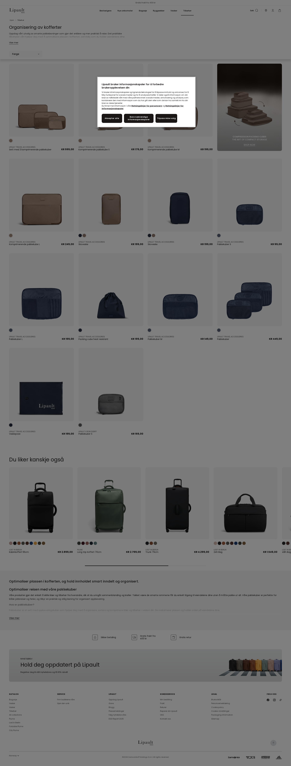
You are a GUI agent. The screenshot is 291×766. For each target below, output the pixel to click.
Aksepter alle (112, 118)
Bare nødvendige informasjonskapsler (139, 118)
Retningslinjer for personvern (147, 106)
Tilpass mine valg (166, 118)
